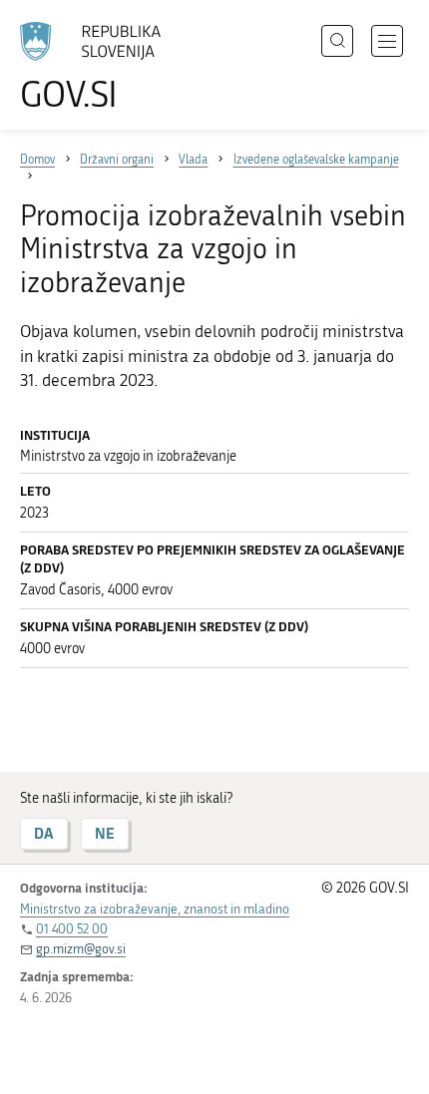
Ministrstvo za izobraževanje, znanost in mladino (154, 909)
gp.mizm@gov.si (81, 948)
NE (105, 833)
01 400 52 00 (72, 928)
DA (44, 833)
